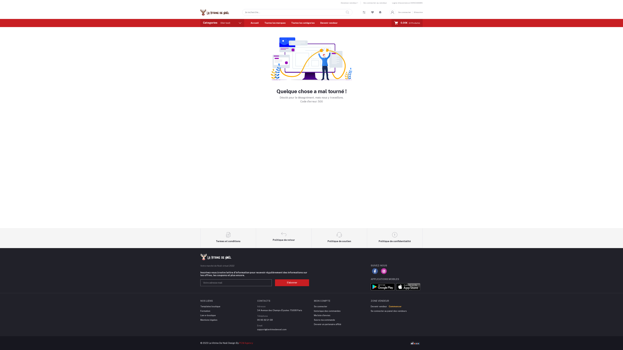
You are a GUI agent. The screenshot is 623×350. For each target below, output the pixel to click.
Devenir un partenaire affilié (327, 324)
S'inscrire (418, 12)
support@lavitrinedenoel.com (272, 329)
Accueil (255, 23)
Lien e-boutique (208, 315)
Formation (205, 311)
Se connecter (404, 12)
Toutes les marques (275, 23)
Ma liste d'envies (322, 315)
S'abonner (292, 282)
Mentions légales (208, 320)
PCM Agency (246, 343)
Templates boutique (210, 306)
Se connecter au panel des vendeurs (389, 311)
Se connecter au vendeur (375, 3)
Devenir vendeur (329, 23)
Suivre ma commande (324, 320)
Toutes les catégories (303, 23)
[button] (380, 12)
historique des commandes (327, 311)
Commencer (395, 306)
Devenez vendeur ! (349, 3)
